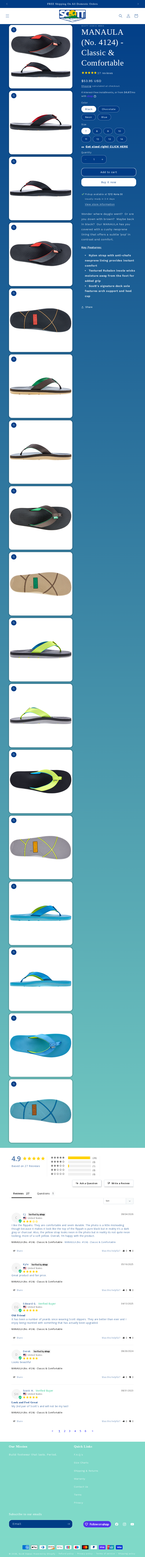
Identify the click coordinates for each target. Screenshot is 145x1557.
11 (86, 139)
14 (121, 139)
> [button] (93, 1431)
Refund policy (66, 1554)
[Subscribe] (68, 1524)
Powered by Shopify (44, 1554)
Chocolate (109, 109)
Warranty (79, 1478)
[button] (7, 16)
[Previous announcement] (7, 4)
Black (88, 109)
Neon (88, 117)
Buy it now (108, 182)
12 (98, 139)
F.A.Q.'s (78, 1454)
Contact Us (81, 1486)
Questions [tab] (43, 1193)
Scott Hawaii (26, 1554)
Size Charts (81, 1462)
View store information (100, 204)
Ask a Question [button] (89, 1183)
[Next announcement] (138, 4)
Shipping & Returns (86, 1470)
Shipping (86, 86)
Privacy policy (85, 1554)
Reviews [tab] (18, 1193)
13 (109, 139)
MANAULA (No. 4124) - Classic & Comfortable (36, 1242)
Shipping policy (126, 1554)
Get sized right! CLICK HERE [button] (107, 146)
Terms (78, 1494)
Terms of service (105, 1554)
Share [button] (89, 307)
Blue (104, 117)
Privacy (78, 1502)
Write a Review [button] (121, 1183)
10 (119, 131)
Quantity (86, 152)
